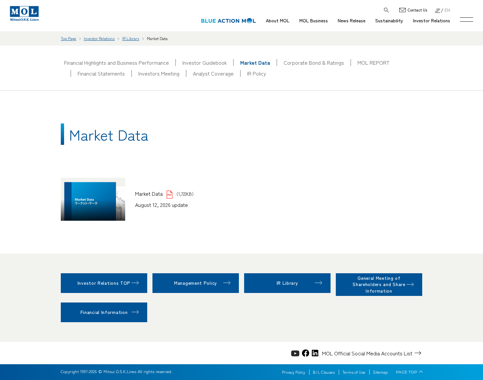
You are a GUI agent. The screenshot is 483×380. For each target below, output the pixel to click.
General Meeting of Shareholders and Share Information (379, 284)
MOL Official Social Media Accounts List (367, 353)
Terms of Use (353, 372)
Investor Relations (431, 20)
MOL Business (313, 20)
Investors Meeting (158, 73)
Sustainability (389, 20)
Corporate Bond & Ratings (314, 62)
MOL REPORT (373, 62)
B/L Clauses (324, 372)
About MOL (277, 20)
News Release (351, 20)
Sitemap (380, 372)
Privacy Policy (293, 372)
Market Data (149, 193)
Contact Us (417, 10)
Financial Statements (101, 73)
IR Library (130, 38)
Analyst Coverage (213, 73)
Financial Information (104, 312)
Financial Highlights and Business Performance (116, 62)
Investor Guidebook (204, 62)
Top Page (68, 38)
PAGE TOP (406, 372)
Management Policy (195, 282)
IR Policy (256, 73)
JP (437, 10)
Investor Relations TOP (104, 282)
